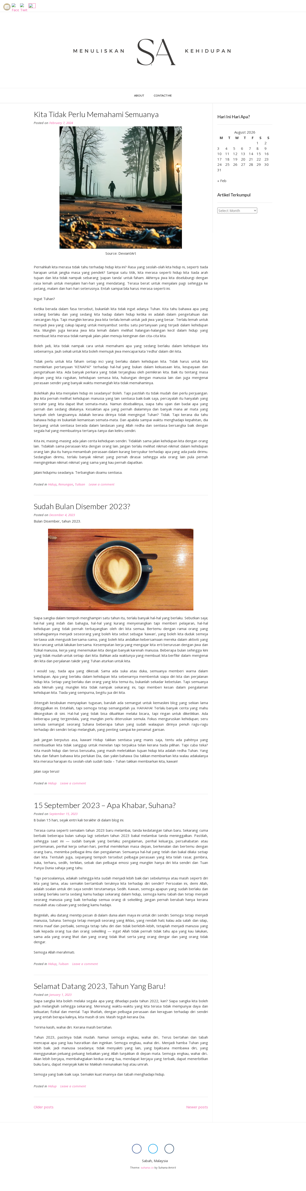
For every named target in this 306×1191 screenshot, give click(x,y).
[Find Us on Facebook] (137, 1148)
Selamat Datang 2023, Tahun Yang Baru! (100, 986)
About (139, 95)
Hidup (52, 484)
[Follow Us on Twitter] (153, 1148)
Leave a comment (101, 484)
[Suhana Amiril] (153, 50)
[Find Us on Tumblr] (169, 1148)
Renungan (65, 484)
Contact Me (163, 95)
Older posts (44, 1107)
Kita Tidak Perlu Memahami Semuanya (96, 114)
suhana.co (147, 1167)
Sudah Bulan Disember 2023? (82, 506)
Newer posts (197, 1107)
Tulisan (80, 484)
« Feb (221, 180)
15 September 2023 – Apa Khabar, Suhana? (104, 805)
